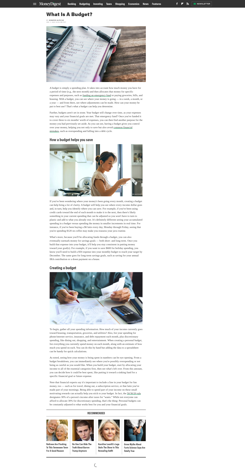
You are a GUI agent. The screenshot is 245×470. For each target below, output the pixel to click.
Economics (133, 4)
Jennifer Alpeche (56, 20)
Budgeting (84, 4)
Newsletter (203, 3)
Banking (72, 4)
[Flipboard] (182, 4)
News (146, 4)
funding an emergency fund (97, 95)
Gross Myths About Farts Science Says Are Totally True (134, 447)
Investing (98, 4)
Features (156, 4)
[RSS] (187, 4)
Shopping (120, 4)
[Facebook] (177, 4)
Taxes (109, 4)
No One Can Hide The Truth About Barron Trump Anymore (81, 447)
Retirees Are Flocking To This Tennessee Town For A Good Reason (57, 447)
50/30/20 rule (134, 393)
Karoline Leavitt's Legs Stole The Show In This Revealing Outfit (108, 447)
